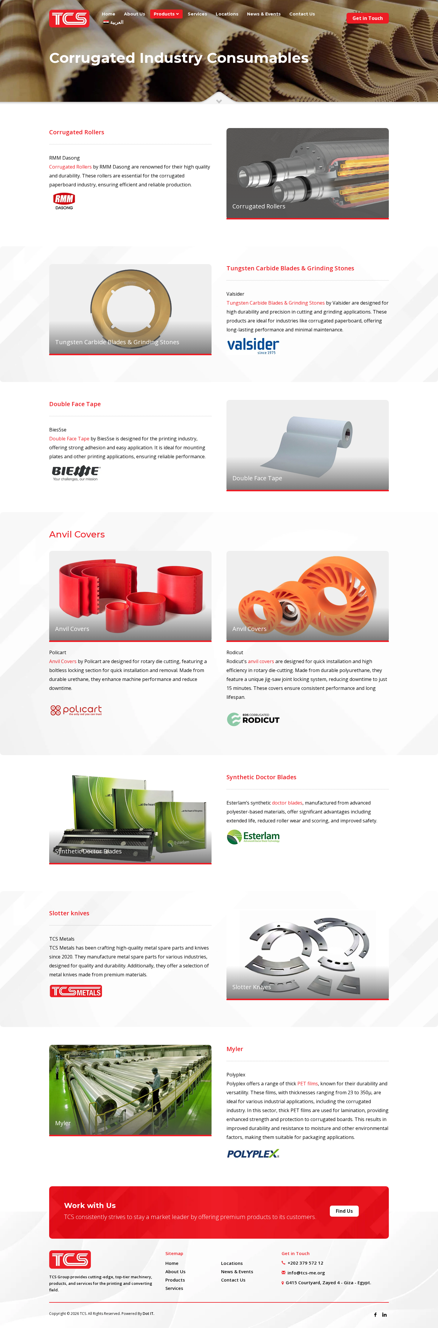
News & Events (237, 1271)
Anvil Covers (63, 661)
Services (174, 1288)
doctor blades (287, 802)
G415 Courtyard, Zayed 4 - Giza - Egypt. (328, 1282)
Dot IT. (148, 1313)
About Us (175, 1271)
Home (171, 1263)
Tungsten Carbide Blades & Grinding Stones (275, 303)
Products (175, 1280)
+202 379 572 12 (305, 1263)
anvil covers (261, 661)
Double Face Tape (69, 438)
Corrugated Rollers (70, 166)
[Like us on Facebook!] (375, 1314)
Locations (232, 1263)
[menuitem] (113, 22)
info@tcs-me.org (306, 1273)
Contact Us (233, 1280)
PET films (307, 1083)
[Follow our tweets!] (384, 1314)
